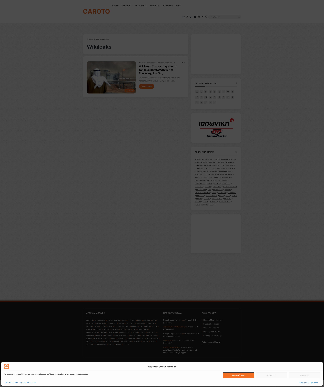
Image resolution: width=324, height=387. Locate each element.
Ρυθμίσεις (304, 375)
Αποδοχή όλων (239, 375)
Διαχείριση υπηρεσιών (308, 382)
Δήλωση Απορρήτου (27, 382)
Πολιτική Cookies (11, 382)
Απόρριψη (271, 375)
